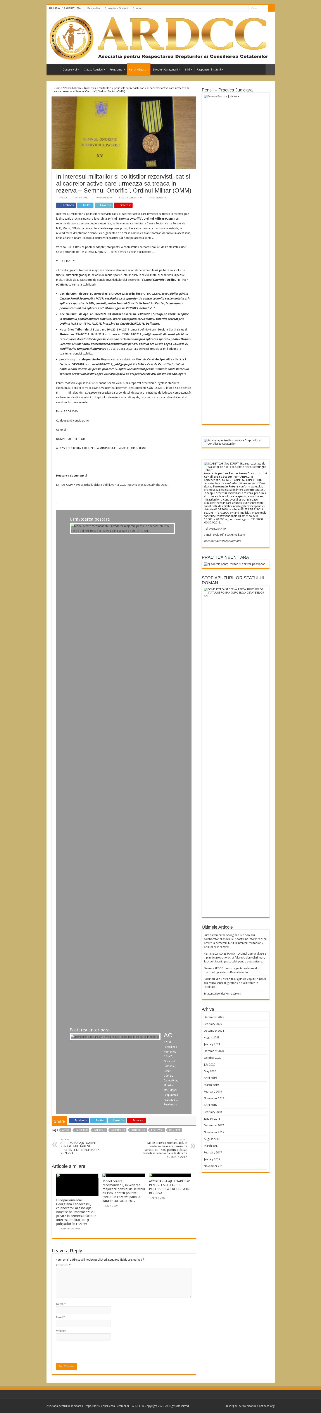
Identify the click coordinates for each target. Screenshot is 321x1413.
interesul (99, 1130)
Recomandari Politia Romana (222, 540)
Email (60, 1317)
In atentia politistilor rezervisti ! (223, 993)
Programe (116, 69)
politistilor (138, 1130)
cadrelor (82, 1130)
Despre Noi (93, 8)
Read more (170, 1104)
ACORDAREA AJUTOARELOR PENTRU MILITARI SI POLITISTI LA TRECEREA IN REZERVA (80, 1146)
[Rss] (241, 8)
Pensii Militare (137, 69)
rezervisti (157, 1130)
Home (58, 88)
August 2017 (211, 1139)
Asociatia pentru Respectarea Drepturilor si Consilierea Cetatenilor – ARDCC (54, 69)
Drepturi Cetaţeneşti (165, 69)
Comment (63, 1265)
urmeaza (174, 1130)
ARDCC (64, 197)
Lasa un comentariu (130, 197)
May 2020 (210, 1071)
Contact (137, 8)
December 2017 (214, 1125)
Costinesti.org (266, 1406)
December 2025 (214, 1017)
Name (61, 1303)
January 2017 (212, 1159)
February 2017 (213, 1152)
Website (61, 1330)
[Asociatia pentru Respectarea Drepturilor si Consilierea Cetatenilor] (159, 37)
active (66, 1130)
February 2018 (213, 1112)
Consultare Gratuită (116, 8)
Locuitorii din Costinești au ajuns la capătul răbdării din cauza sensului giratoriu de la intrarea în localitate (235, 982)
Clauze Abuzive (93, 69)
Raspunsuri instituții (209, 69)
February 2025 (213, 1024)
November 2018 (214, 1098)
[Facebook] (245, 8)
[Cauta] (271, 8)
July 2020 (209, 1064)
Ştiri (187, 69)
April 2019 (210, 1078)
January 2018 (212, 1118)
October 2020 (212, 1057)
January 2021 (212, 1044)
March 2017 (211, 1145)
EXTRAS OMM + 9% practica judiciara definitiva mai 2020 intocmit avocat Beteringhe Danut (112, 484)
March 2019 (211, 1084)
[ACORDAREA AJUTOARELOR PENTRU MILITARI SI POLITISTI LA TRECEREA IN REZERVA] (115, 1036)
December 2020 (214, 1051)
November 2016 (214, 1166)
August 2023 (211, 1037)
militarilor (118, 1130)
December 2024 (214, 1030)
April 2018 (210, 1105)
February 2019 (213, 1091)
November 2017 (214, 1132)
